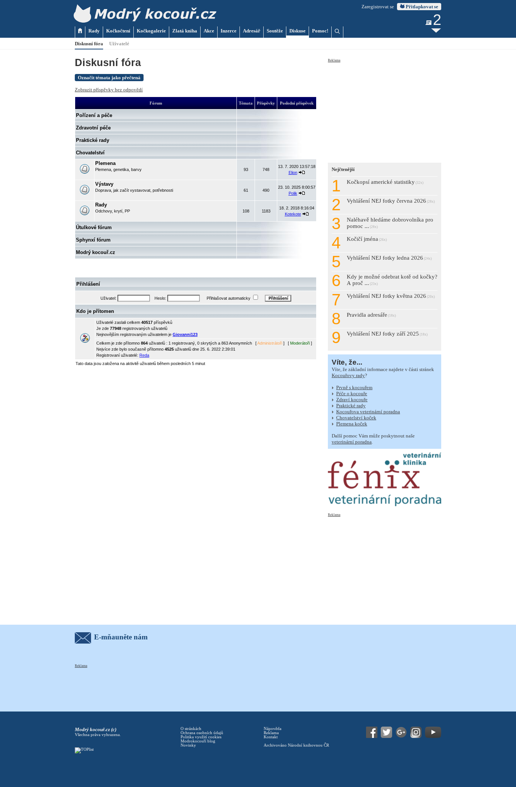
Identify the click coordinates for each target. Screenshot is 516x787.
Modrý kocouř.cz (95, 252)
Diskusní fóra (89, 43)
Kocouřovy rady (348, 375)
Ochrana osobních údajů (202, 733)
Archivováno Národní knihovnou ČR (296, 745)
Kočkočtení (118, 31)
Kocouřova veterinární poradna (368, 411)
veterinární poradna (352, 442)
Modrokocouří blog (198, 741)
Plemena (105, 163)
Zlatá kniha (184, 31)
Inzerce (228, 31)
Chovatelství (90, 153)
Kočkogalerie (151, 31)
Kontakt (271, 737)
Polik (293, 193)
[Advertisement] (384, 110)
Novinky (188, 745)
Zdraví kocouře (352, 399)
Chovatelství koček (356, 417)
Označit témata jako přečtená (109, 77)
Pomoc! (320, 31)
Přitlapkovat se (421, 6)
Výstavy (104, 184)
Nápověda (272, 729)
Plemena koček (351, 424)
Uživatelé (119, 43)
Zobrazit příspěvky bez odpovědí (109, 89)
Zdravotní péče (93, 128)
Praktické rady (92, 140)
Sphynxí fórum (93, 240)
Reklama (334, 60)
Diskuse (297, 31)
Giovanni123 (185, 334)
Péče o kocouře (351, 393)
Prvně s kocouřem (354, 387)
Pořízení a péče (94, 115)
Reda (144, 355)
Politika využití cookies (201, 737)
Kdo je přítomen (95, 311)
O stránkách (191, 729)
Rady (94, 31)
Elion (293, 172)
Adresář (251, 31)
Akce (209, 31)
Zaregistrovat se (378, 6)
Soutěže (275, 31)
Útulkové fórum (94, 227)
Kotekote (293, 214)
